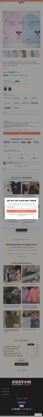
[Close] (37, 199)
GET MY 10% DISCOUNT (21, 211)
